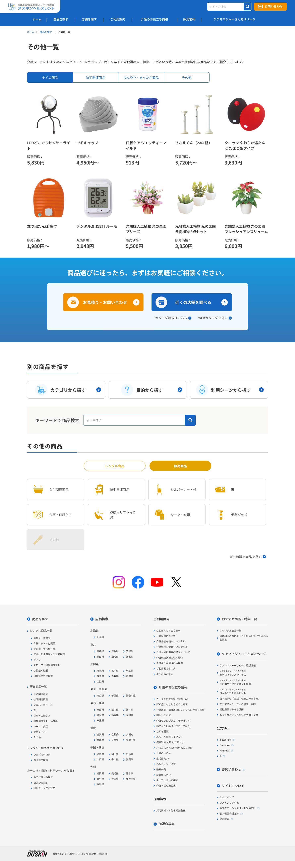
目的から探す (41, 782)
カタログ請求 (41, 760)
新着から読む (163, 775)
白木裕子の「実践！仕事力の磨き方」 (240, 698)
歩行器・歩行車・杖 (44, 649)
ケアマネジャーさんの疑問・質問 (238, 704)
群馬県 (100, 676)
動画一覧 (161, 769)
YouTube (224, 750)
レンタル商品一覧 (41, 630)
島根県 (100, 754)
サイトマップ (227, 797)
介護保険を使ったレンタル (170, 641)
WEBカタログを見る (213, 317)
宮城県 (129, 651)
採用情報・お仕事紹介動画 (170, 810)
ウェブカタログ (42, 754)
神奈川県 (131, 695)
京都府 (115, 734)
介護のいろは (163, 753)
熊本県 (129, 773)
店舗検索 (101, 619)
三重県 (100, 720)
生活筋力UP (162, 758)
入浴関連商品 (41, 694)
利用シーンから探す (44, 788)
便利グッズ (40, 732)
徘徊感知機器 (41, 670)
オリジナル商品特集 (230, 630)
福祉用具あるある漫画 (232, 709)
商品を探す (46, 32)
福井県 (129, 709)
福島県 (129, 656)
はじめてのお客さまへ (168, 630)
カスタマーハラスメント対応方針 (238, 808)
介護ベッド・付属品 (44, 643)
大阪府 (129, 734)
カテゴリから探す (43, 777)
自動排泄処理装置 (43, 676)
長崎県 (115, 773)
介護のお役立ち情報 (173, 687)
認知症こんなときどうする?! (171, 704)
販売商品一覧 (38, 686)
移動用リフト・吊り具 (46, 721)
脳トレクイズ (163, 715)
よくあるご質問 (164, 674)
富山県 (100, 709)
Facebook (225, 745)
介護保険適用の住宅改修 (169, 657)
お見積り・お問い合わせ (105, 302)
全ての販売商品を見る (245, 556)
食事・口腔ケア (42, 715)
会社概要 (224, 819)
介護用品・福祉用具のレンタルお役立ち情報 (180, 710)
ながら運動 (162, 731)
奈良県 (115, 740)
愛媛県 (129, 759)
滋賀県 (100, 734)
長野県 (115, 676)
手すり (37, 659)
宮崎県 (115, 779)
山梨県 (100, 681)
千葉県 (115, 695)
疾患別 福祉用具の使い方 (169, 742)
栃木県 (115, 670)
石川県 (115, 709)
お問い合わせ (274, 6)
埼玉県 (129, 670)
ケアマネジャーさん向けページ (244, 654)
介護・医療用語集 (166, 785)
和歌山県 (131, 740)
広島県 (129, 754)
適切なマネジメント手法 (233, 673)
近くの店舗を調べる (193, 302)
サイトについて (233, 786)
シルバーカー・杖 (43, 705)
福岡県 (100, 773)
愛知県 (129, 715)
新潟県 (129, 676)
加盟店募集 (167, 824)
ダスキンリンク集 (229, 802)
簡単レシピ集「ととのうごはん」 (174, 726)
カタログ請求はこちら (171, 317)
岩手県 (115, 651)
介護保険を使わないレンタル (172, 647)
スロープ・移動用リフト (47, 665)
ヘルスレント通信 (166, 764)
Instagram (225, 739)
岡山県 (115, 754)
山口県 (100, 759)
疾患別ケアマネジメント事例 (235, 682)
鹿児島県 (131, 779)
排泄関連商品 (41, 699)
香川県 (115, 759)
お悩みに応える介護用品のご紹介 (174, 747)
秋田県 (100, 656)
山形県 (115, 656)
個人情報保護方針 (229, 813)
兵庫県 (100, 740)
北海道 (100, 637)
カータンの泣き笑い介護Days (172, 699)
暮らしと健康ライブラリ (169, 737)
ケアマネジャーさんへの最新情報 (238, 665)
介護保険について (166, 636)
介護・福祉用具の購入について (173, 652)
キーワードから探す (167, 780)
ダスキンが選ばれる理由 (169, 663)
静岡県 (115, 715)
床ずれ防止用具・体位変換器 (49, 654)
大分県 (100, 779)
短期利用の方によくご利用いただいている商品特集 (244, 638)
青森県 (100, 651)
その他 (37, 737)
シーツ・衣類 (41, 726)
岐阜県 (100, 715)
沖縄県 (100, 784)
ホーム (30, 32)
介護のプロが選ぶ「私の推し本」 (174, 720)
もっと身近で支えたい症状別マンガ (239, 715)
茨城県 (100, 670)
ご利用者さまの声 (166, 668)
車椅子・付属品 (42, 638)
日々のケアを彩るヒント (233, 691)
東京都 (100, 695)
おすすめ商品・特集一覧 (239, 619)
